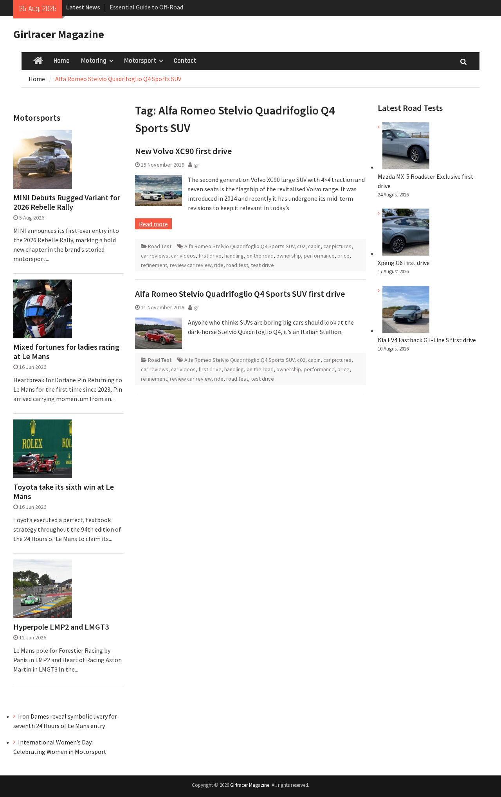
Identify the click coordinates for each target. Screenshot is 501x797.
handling (234, 255)
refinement (154, 265)
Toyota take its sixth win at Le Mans (63, 491)
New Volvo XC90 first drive (183, 150)
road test (237, 265)
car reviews (154, 255)
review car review (190, 265)
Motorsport (140, 60)
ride (218, 265)
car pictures (337, 246)
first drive (210, 255)
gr (196, 164)
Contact (185, 60)
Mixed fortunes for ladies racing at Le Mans (66, 351)
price (343, 255)
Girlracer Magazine (58, 34)
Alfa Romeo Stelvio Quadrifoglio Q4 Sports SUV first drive (240, 293)
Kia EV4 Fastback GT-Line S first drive (427, 340)
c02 (301, 246)
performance (319, 255)
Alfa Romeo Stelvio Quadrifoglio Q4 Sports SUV (239, 246)
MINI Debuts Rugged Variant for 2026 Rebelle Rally (66, 202)
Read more (153, 224)
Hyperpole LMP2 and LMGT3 (61, 627)
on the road (260, 255)
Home (61, 60)
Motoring (93, 60)
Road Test (159, 246)
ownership (288, 255)
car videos (183, 255)
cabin (314, 246)
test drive (262, 265)
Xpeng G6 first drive (404, 263)
